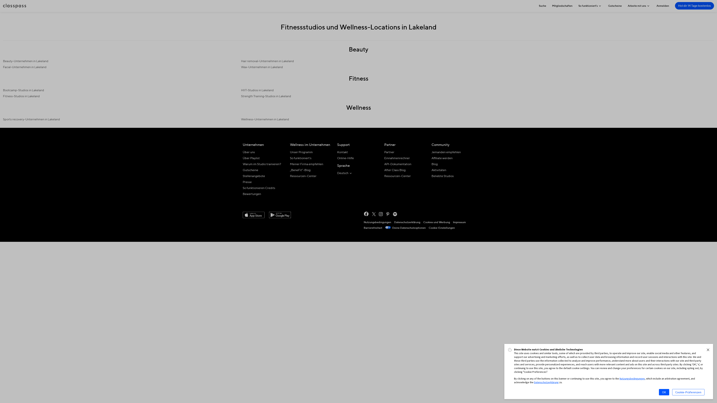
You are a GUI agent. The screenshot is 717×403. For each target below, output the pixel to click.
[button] (708, 350)
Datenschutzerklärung (546, 382)
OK (664, 392)
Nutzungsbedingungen (632, 378)
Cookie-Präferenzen (688, 392)
